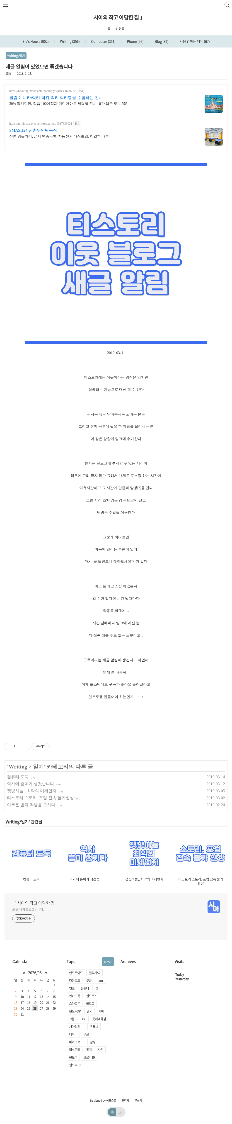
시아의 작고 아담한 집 (77, 1026)
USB (83, 1018)
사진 (100, 1049)
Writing (69, 41)
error (101, 980)
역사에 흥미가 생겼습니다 (30, 784)
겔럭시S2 (94, 972)
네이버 (73, 1034)
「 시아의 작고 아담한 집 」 (116, 17)
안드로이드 (76, 972)
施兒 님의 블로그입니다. (28, 909)
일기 (38, 767)
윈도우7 (91, 995)
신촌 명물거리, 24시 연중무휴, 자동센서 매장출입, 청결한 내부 (59, 136)
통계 (89, 1049)
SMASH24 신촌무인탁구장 (33, 130)
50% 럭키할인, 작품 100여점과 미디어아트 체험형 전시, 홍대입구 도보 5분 (68, 103)
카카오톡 (74, 995)
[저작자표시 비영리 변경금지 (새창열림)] (56, 746)
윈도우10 (74, 1065)
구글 (89, 980)
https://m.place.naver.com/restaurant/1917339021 (40, 123)
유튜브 (94, 1026)
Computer (103, 41)
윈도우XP (75, 1011)
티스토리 (74, 1049)
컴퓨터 (85, 988)
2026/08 (35, 972)
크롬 (72, 1018)
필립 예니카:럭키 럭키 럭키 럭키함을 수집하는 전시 (56, 97)
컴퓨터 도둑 (18, 777)
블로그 (90, 1003)
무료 (86, 1034)
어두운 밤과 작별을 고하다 (31, 805)
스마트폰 (74, 1003)
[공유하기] (19, 746)
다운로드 (74, 980)
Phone (134, 41)
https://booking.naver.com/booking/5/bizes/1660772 (42, 91)
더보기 (107, 962)
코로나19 (89, 1057)
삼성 (92, 1042)
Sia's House (35, 41)
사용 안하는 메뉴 (194, 41)
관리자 (125, 1100)
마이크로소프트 (77, 1042)
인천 (72, 988)
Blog (161, 41)
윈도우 (73, 1057)
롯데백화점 (99, 1018)
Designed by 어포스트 (103, 1100)
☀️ (112, 1112)
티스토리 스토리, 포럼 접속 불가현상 (40, 798)
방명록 (120, 28)
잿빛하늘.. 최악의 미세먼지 (31, 791)
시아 (101, 1011)
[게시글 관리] (25, 746)
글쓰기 (138, 1100)
